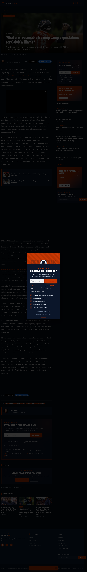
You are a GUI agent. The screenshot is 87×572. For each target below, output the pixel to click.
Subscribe (50, 281)
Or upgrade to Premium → (41, 291)
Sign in (48, 311)
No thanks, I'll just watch (43, 314)
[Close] (57, 255)
